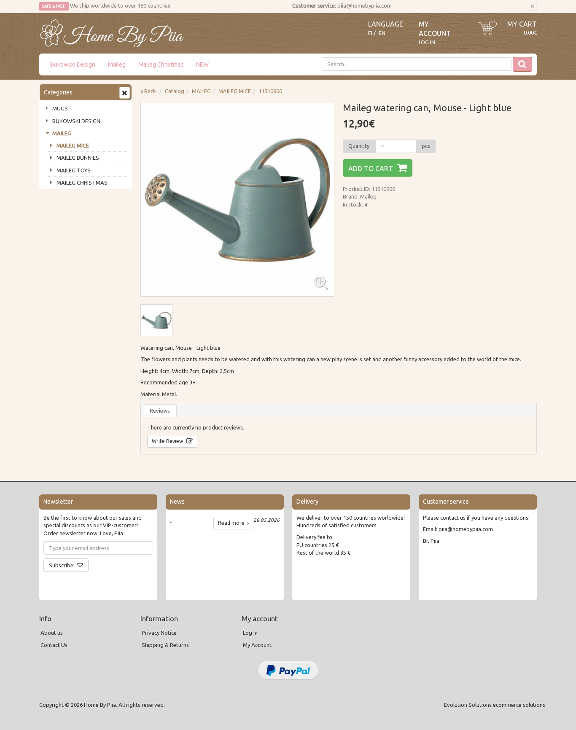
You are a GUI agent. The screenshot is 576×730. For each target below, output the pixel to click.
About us (51, 633)
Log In (427, 42)
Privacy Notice (159, 633)
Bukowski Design (72, 64)
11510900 (270, 91)
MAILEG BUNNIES (78, 158)
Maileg (117, 64)
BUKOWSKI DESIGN (76, 121)
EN (382, 33)
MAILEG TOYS (74, 170)
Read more (232, 523)
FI (370, 33)
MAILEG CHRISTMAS (82, 182)
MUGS (60, 108)
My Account (257, 645)
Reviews (160, 410)
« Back (148, 91)
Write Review (168, 441)
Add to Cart (370, 168)
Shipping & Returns (165, 645)
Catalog (174, 91)
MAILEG (61, 133)
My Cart (522, 24)
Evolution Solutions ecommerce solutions (494, 705)
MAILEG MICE (73, 145)
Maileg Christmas (160, 64)
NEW (202, 64)
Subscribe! (62, 565)
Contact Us (53, 645)
